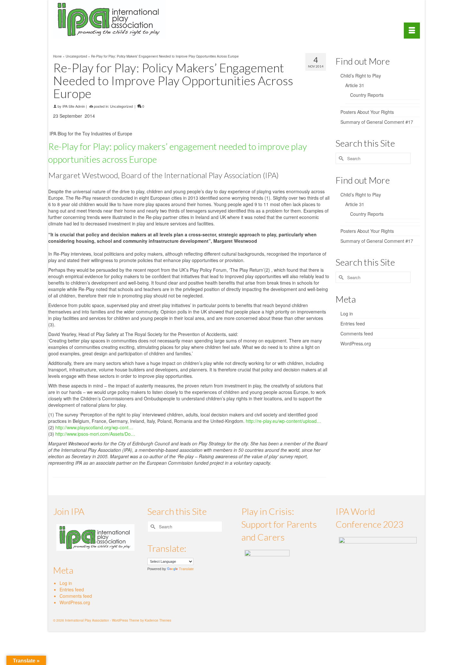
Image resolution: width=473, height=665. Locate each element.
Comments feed (356, 333)
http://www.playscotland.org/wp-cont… (94, 427)
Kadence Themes (158, 620)
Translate (186, 569)
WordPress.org (355, 343)
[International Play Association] (111, 19)
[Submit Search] (340, 158)
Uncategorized (121, 106)
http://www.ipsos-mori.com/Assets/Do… (95, 434)
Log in (346, 313)
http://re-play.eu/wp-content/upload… (283, 421)
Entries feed (352, 323)
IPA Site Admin (73, 106)
